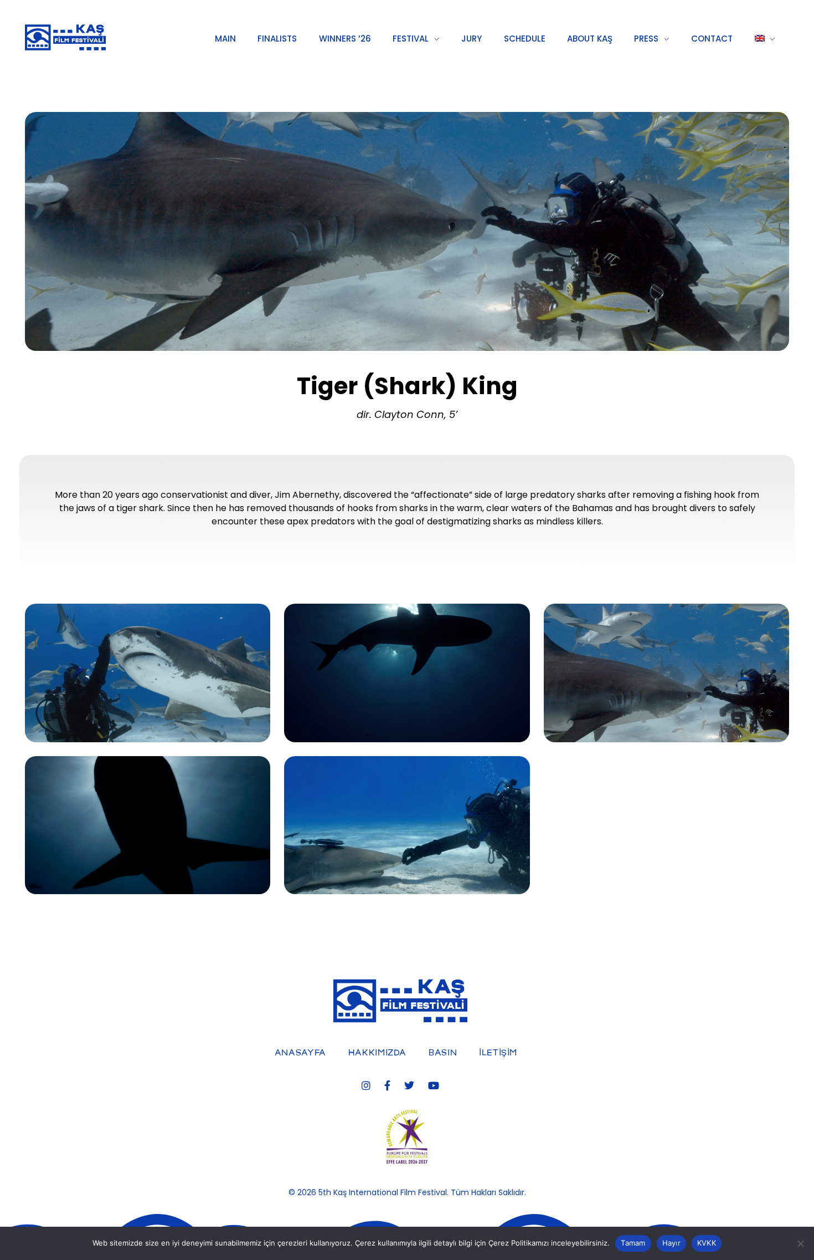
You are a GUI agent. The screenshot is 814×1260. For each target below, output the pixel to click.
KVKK (706, 1242)
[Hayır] (800, 1243)
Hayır (671, 1242)
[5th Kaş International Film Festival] (98, 37)
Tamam (633, 1242)
